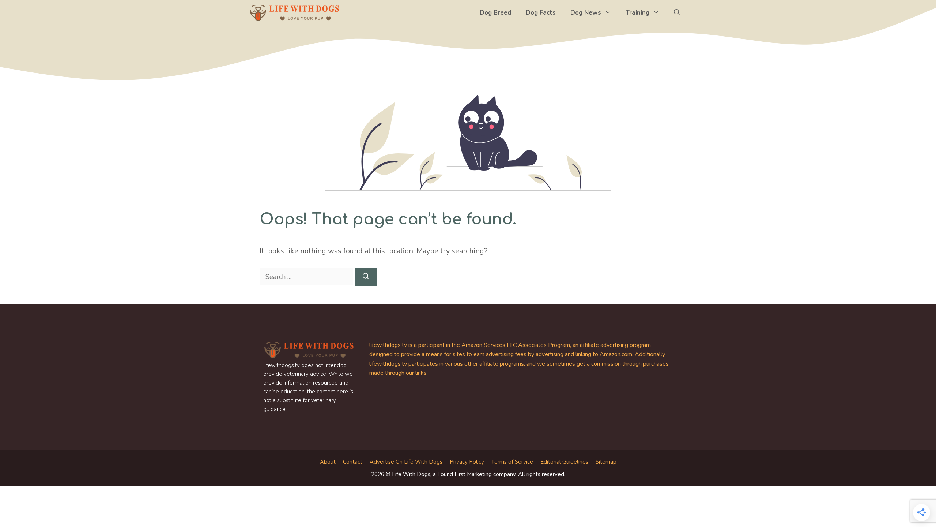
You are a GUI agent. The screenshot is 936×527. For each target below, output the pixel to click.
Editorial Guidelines (564, 462)
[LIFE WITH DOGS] (294, 13)
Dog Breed (495, 12)
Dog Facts (541, 12)
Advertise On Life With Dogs (406, 462)
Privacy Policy (467, 462)
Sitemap (606, 462)
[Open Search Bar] (677, 13)
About (328, 462)
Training (637, 12)
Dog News (585, 12)
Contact (352, 462)
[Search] (366, 277)
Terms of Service (512, 462)
